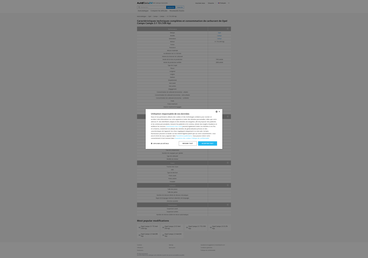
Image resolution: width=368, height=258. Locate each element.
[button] (160, 143)
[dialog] (184, 129)
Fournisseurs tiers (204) (174, 126)
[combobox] (217, 112)
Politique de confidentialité (200, 138)
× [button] (219, 111)
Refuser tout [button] (188, 143)
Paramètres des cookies (183, 138)
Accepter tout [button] (207, 143)
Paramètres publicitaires (184, 136)
